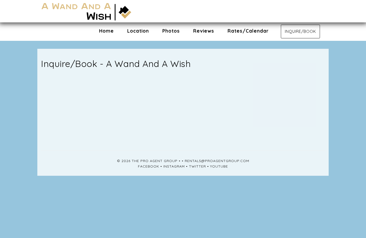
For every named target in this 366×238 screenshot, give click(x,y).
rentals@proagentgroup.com (217, 161)
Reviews (203, 31)
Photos (171, 31)
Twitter (197, 166)
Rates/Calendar (248, 31)
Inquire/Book (300, 31)
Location (138, 31)
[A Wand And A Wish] (112, 11)
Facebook (148, 166)
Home (106, 31)
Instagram (174, 166)
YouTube (219, 166)
